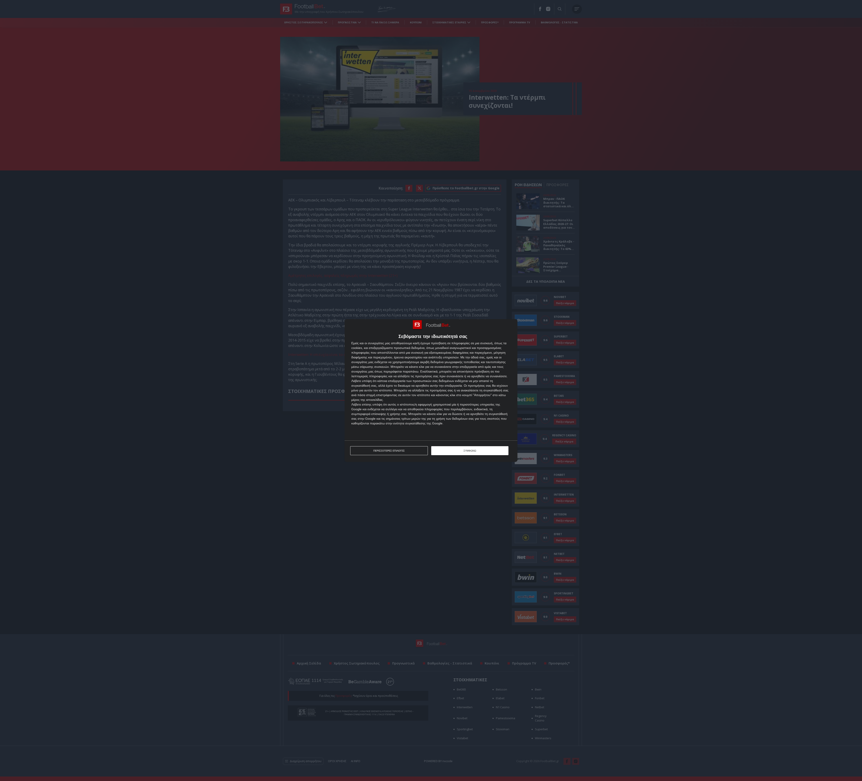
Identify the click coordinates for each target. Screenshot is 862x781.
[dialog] (431, 390)
